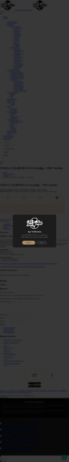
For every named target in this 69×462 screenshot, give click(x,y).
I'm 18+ (28, 242)
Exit (41, 242)
